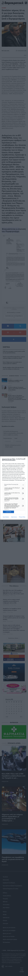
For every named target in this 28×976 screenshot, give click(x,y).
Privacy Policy (22, 517)
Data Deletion (6, 517)
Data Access (14, 517)
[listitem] (14, 485)
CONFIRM (8, 511)
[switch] (22, 488)
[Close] (25, 459)
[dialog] (14, 488)
